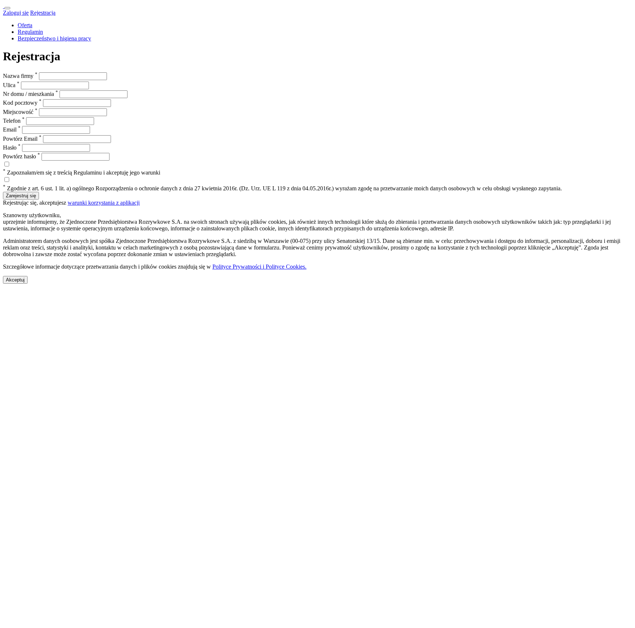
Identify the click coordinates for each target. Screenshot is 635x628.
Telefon (14, 121)
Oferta (25, 25)
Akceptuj (15, 280)
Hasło (12, 147)
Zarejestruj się (21, 195)
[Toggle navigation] (7, 8)
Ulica (11, 85)
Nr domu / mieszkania (30, 94)
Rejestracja (42, 13)
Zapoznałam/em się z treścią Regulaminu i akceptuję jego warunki (81, 172)
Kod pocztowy (22, 103)
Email (12, 129)
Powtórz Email (22, 139)
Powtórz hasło (21, 156)
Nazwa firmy (20, 76)
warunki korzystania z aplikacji (104, 203)
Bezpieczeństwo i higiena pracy (54, 38)
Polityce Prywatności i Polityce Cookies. (259, 266)
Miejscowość (20, 112)
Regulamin (30, 32)
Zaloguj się (16, 13)
